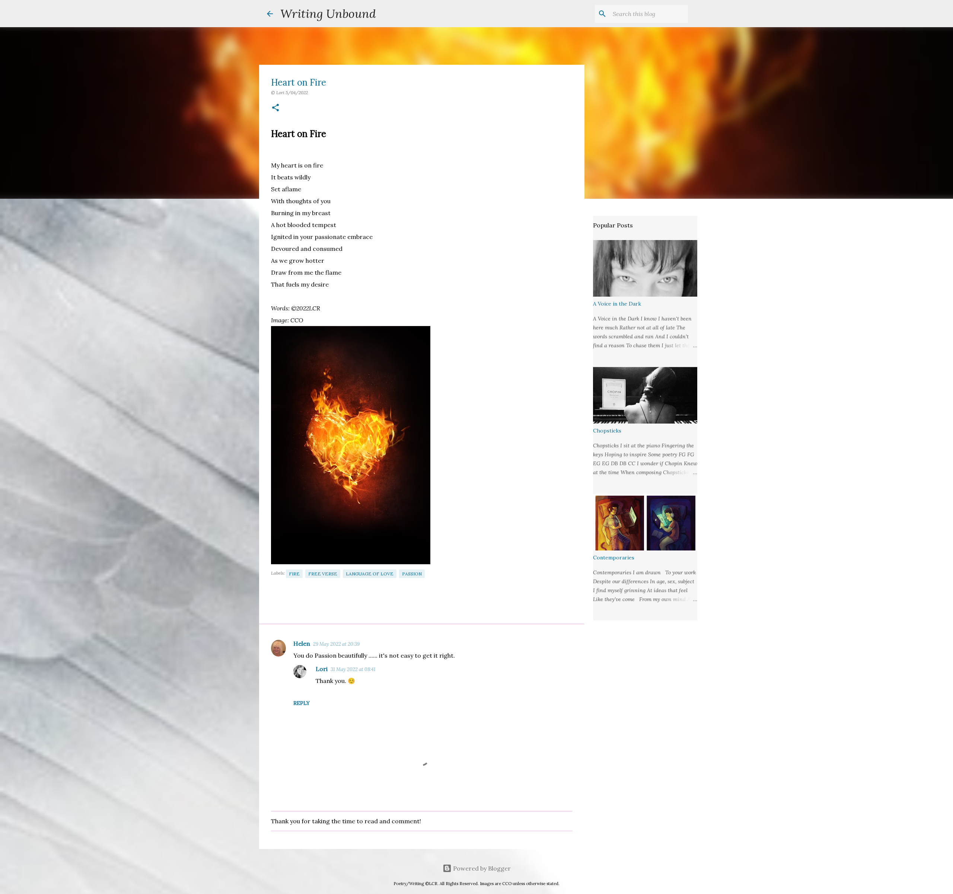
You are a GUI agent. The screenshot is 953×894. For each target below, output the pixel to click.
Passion (412, 574)
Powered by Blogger (481, 868)
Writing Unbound (328, 13)
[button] (275, 108)
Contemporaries (613, 557)
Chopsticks (607, 430)
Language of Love (369, 574)
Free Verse (322, 574)
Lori (322, 669)
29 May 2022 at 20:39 (336, 644)
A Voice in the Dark (617, 303)
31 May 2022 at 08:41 (353, 669)
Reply (301, 703)
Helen (301, 643)
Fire (294, 574)
